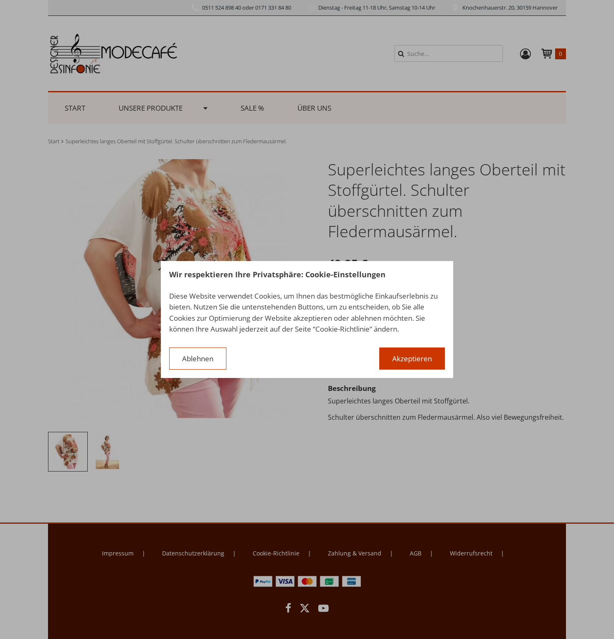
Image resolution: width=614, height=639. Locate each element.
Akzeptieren (412, 358)
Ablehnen (197, 358)
